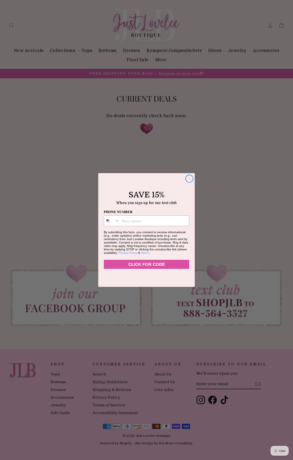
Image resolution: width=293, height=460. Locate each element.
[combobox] (111, 221)
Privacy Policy (128, 252)
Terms (145, 252)
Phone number (118, 211)
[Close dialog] (189, 178)
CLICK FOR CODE (146, 264)
